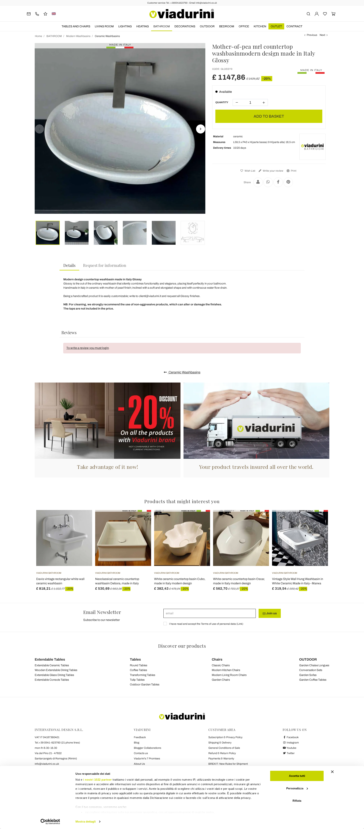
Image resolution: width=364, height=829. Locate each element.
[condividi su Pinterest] (288, 182)
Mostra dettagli (85, 821)
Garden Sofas (308, 675)
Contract (294, 26)
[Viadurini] (181, 13)
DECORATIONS (184, 26)
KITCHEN (260, 26)
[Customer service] (37, 13)
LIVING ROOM (104, 26)
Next (322, 35)
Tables (135, 659)
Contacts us (141, 753)
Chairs (217, 659)
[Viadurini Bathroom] (312, 147)
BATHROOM (161, 26)
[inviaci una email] (29, 13)
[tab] (69, 265)
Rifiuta (297, 800)
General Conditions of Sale (224, 747)
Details (69, 265)
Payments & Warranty (221, 758)
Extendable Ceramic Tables (52, 665)
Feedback (140, 737)
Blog (136, 742)
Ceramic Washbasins (184, 372)
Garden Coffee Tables (312, 679)
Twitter (290, 753)
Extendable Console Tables (52, 679)
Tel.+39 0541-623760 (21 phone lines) (57, 742)
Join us (271, 613)
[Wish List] (82, 529)
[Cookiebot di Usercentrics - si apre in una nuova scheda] (50, 821)
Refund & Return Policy (222, 753)
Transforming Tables (142, 675)
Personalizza (294, 788)
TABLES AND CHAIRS (76, 26)
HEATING (142, 26)
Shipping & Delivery (219, 742)
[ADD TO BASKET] (82, 519)
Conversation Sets (310, 670)
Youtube (291, 747)
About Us (139, 763)
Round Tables (138, 665)
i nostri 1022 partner (97, 779)
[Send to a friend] (258, 182)
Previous (312, 35)
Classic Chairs (221, 665)
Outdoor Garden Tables (144, 684)
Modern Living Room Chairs (229, 675)
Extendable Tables (50, 659)
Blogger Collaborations (147, 747)
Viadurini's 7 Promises (147, 758)
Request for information (104, 265)
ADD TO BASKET (269, 116)
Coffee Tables (138, 670)
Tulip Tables (137, 679)
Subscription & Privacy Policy (225, 737)
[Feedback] (45, 13)
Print (293, 170)
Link (239, 623)
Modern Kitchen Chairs (226, 670)
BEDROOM (226, 26)
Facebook (292, 737)
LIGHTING (125, 26)
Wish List (249, 170)
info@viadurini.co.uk (47, 763)
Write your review (272, 170)
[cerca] (308, 13)
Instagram (292, 742)
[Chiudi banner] (332, 771)
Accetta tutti (297, 775)
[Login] (317, 13)
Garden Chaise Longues (314, 665)
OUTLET (276, 26)
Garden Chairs (221, 679)
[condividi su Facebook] (278, 182)
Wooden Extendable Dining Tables (56, 670)
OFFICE (244, 26)
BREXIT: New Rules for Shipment (228, 763)
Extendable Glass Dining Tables (54, 675)
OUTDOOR (207, 26)
